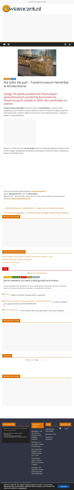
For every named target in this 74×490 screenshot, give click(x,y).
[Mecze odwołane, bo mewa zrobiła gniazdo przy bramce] (37, 273)
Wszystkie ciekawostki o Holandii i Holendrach (17, 259)
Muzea (13, 79)
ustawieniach (23, 488)
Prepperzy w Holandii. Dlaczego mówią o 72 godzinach (28, 295)
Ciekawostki (16, 277)
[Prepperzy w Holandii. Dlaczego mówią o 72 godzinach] (6, 294)
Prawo (30, 277)
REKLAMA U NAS (51, 434)
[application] (16, 435)
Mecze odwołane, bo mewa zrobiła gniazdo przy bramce (31, 280)
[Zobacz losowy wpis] (70, 44)
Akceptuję (63, 486)
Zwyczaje (36, 277)
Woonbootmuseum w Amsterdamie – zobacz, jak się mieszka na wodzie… (34, 208)
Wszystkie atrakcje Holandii (11, 262)
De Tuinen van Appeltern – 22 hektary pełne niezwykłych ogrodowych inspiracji (38, 213)
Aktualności (8, 277)
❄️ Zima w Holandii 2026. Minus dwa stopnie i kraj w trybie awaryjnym (41, 311)
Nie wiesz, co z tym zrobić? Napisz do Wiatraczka (38, 444)
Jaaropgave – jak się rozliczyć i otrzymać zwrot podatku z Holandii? (37, 435)
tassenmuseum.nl (39, 191)
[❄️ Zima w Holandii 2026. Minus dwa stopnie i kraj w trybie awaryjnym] (10, 310)
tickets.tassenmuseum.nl (21, 199)
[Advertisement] (37, 27)
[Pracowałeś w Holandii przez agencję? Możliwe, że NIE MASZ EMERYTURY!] (27, 301)
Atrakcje (7, 79)
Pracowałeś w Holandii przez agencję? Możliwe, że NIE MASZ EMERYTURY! (35, 303)
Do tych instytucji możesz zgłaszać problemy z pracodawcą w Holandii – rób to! (27, 256)
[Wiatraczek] (4, 44)
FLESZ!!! (24, 277)
